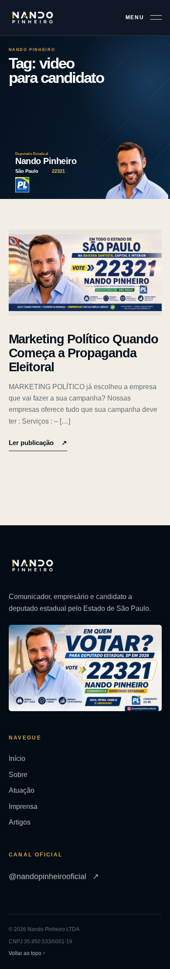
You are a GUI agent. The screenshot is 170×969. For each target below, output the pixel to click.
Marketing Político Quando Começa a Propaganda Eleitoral (84, 353)
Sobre (18, 774)
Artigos (20, 822)
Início (17, 758)
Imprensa (23, 806)
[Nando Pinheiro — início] (33, 17)
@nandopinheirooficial (54, 876)
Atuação (21, 790)
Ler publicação (38, 442)
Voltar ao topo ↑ (27, 953)
